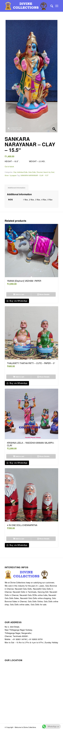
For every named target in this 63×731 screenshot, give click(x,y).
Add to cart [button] (19, 294)
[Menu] (56, 5)
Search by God (48, 172)
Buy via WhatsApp (18, 300)
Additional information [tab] (16, 188)
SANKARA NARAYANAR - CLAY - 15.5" (34, 175)
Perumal (39, 172)
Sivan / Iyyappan (11, 175)
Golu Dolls (32, 172)
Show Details (44, 294)
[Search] (50, 6)
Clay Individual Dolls (20, 172)
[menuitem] (50, 6)
